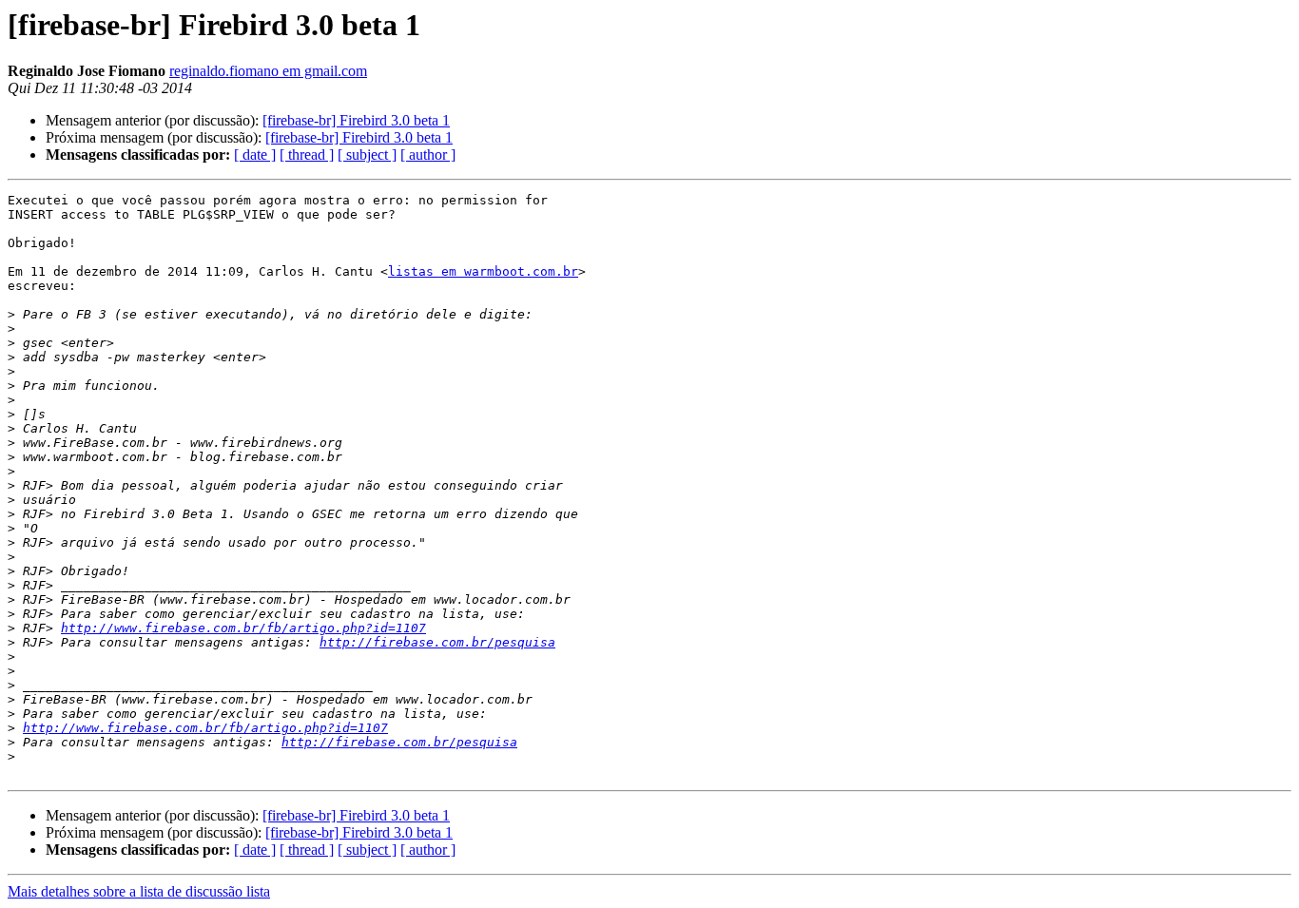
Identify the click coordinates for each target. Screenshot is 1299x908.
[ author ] (428, 154)
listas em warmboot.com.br (483, 271)
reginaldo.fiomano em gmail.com (268, 71)
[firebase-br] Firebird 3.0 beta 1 (356, 120)
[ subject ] (367, 154)
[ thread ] (307, 154)
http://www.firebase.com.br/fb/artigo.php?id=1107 (243, 628)
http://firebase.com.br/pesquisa (437, 642)
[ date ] (255, 154)
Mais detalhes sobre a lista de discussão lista (139, 891)
